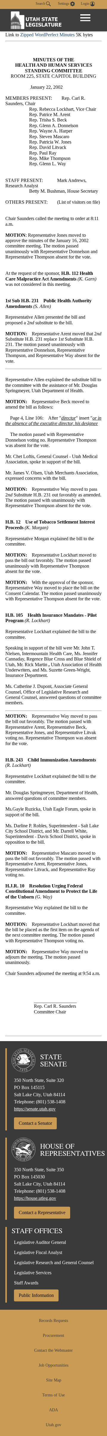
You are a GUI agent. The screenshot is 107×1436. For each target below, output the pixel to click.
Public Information (36, 1295)
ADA (53, 1410)
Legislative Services (32, 1272)
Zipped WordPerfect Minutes (47, 34)
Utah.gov (53, 1425)
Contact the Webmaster (53, 1350)
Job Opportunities (53, 1365)
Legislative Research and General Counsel (54, 1262)
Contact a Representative (42, 1212)
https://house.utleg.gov (35, 1198)
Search (41, 3)
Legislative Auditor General (40, 1242)
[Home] (36, 20)
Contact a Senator (35, 1123)
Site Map (53, 1380)
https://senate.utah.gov (35, 1108)
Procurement (53, 1335)
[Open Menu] (85, 17)
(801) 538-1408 (50, 1101)
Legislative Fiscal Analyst (38, 1252)
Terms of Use (53, 1395)
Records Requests (53, 1320)
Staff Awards (26, 1282)
